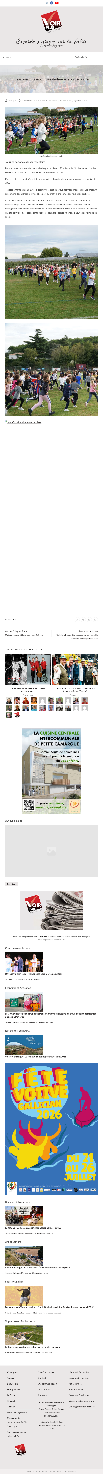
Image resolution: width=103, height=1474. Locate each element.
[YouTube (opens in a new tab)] (56, 3)
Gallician (11, 1406)
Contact (42, 1377)
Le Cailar (11, 1395)
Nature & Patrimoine (79, 1372)
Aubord (10, 1377)
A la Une (41, 101)
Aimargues (12, 1372)
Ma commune (65, 101)
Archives (42, 1395)
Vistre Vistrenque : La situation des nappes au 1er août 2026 (35, 1056)
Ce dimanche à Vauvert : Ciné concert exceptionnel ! (28, 689)
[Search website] (81, 57)
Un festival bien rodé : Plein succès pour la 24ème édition (33, 973)
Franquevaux (13, 1389)
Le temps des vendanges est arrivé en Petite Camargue (33, 1347)
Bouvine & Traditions (79, 1377)
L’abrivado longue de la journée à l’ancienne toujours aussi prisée (37, 1267)
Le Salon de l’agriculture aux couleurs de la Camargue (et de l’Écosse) (75, 689)
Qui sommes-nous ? (47, 1383)
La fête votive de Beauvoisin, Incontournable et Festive (33, 1227)
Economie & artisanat (79, 1395)
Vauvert (11, 1400)
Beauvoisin (52, 101)
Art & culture (75, 1383)
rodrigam (12, 101)
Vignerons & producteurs (81, 1400)
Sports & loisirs (80, 101)
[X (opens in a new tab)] (47, 3)
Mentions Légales (47, 1372)
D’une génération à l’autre (82, 1406)
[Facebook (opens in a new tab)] (51, 3)
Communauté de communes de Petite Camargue (17, 1422)
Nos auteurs (44, 1389)
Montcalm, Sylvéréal (17, 1412)
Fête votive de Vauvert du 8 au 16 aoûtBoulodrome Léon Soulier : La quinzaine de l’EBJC (49, 1307)
